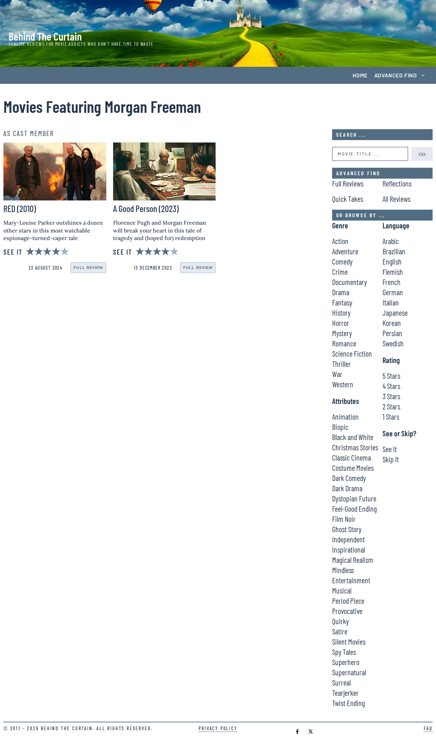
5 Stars (391, 375)
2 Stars (391, 406)
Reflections (397, 183)
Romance (344, 343)
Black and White (352, 437)
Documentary (349, 281)
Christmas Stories (355, 447)
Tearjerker (345, 692)
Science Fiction (352, 353)
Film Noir (344, 518)
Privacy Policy (218, 728)
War (337, 374)
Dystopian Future (354, 498)
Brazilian (394, 251)
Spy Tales (344, 651)
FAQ (428, 728)
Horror (340, 322)
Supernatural (349, 672)
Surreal (341, 682)
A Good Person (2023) (146, 208)
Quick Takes (347, 198)
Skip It (391, 459)
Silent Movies (348, 641)
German (393, 292)
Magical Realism (352, 559)
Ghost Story (346, 529)
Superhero (345, 662)
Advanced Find (395, 75)
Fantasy (342, 302)
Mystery (342, 333)
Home (360, 75)
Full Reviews (347, 183)
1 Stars (391, 416)
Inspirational (348, 549)
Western (342, 384)
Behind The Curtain (45, 36)
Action (340, 241)
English (392, 261)
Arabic (391, 241)
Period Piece (348, 600)
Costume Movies (353, 467)
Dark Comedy (349, 478)
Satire (339, 631)
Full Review (88, 268)
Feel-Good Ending (354, 508)
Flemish (393, 271)
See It (390, 449)
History (341, 312)
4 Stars (391, 385)
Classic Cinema (351, 457)
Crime (340, 271)
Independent (348, 539)
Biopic (340, 426)
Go (422, 153)
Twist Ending (348, 703)
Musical (342, 590)
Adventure (345, 251)
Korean (392, 322)
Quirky (340, 621)
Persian (392, 333)
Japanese (395, 312)
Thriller (341, 363)
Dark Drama (347, 488)
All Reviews (396, 198)
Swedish (393, 343)
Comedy (342, 261)
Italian (391, 302)
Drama (340, 292)
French (392, 281)
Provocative (347, 610)
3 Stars (391, 396)
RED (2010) (19, 208)
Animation (345, 416)
